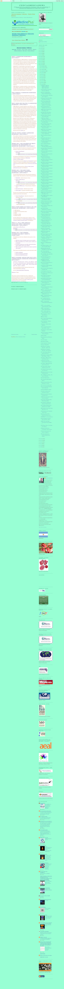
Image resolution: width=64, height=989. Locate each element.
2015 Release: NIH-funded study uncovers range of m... (46, 364)
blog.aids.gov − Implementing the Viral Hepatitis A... (46, 240)
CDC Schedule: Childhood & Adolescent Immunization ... (46, 403)
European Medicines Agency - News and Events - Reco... (46, 419)
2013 (41, 440)
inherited (23, 264)
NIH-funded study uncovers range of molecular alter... (46, 372)
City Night (46, 900)
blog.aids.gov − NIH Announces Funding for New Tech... (46, 237)
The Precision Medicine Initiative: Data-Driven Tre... (46, 151)
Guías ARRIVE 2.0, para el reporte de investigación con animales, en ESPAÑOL (48, 806)
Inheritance (30, 49)
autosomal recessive (21, 261)
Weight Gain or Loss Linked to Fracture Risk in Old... (46, 130)
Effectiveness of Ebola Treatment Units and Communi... (46, 212)
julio (42, 74)
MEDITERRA (42, 953)
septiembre (43, 71)
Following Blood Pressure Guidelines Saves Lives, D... (46, 107)
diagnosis (25, 160)
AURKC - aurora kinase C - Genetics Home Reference (45, 309)
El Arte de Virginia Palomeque (45, 899)
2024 (41, 50)
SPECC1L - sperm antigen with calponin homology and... (46, 290)
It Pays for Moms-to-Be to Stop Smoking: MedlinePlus (46, 124)
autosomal (15, 261)
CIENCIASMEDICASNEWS (32, 5)
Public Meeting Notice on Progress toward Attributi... (46, 157)
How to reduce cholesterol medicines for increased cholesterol (48, 948)
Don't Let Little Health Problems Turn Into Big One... (46, 387)
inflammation (19, 264)
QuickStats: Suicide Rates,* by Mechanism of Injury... (46, 203)
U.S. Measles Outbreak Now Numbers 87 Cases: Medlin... (46, 104)
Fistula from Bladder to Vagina (46, 389)
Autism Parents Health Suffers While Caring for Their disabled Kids (48, 918)
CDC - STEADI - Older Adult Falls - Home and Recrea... (46, 254)
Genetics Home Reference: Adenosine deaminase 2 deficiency (23, 34)
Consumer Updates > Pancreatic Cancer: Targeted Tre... (46, 133)
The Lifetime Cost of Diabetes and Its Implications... (46, 273)
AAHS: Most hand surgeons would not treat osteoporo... (47, 397)
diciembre (43, 66)
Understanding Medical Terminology (22, 270)
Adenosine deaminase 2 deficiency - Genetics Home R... (47, 333)
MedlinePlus (18, 177)
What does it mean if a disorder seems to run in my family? (26, 240)
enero (42, 84)
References (14, 272)
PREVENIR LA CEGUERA (45, 888)
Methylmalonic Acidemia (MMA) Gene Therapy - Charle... (46, 355)
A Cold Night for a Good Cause (46, 271)
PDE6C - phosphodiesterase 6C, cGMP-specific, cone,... (46, 296)
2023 (41, 51)
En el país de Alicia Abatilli (45, 895)
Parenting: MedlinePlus (45, 344)
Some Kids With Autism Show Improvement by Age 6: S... (46, 113)
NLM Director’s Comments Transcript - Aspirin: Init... (45, 347)
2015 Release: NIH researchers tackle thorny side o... (46, 358)
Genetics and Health (19, 252)
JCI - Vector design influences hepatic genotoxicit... (46, 352)
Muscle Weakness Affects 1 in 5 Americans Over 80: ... (46, 127)
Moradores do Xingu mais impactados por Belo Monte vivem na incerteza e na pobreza (46, 933)
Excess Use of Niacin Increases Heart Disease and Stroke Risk (48, 883)
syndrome (23, 265)
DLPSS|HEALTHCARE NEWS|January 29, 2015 (45, 260)
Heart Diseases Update (44, 341)
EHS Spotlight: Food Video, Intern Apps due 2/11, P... (47, 409)
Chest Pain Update (44, 339)
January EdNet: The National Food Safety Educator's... (46, 276)
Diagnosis (34, 49)
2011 (41, 443)
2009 (41, 446)
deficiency (32, 261)
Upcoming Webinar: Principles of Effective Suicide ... (46, 149)
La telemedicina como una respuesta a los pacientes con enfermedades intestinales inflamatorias (48, 866)
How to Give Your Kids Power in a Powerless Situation (46, 263)
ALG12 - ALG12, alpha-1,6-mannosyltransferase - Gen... (46, 311)
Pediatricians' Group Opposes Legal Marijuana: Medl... (46, 199)
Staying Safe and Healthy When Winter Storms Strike (46, 400)
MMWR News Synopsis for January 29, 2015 (45, 232)
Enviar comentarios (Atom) (20, 336)
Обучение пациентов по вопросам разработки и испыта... (45, 435)
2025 (41, 48)
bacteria (26, 261)
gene (25, 263)
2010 (41, 445)
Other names (25, 50)
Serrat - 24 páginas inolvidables (48, 909)
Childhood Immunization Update (46, 201)
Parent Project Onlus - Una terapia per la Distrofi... (46, 426)
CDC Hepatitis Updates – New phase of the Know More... (46, 246)
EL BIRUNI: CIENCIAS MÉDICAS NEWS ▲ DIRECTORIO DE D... (45, 86)
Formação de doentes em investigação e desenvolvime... (46, 429)
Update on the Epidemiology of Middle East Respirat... (46, 220)
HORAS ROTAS (43, 845)
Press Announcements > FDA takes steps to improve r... (46, 96)
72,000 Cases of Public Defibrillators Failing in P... (46, 118)
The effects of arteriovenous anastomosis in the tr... (45, 392)
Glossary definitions (31, 50)
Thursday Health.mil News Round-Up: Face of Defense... (47, 287)
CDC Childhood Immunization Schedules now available (46, 406)
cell (29, 261)
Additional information (18, 50)
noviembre (43, 67)
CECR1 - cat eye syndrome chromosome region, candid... (46, 306)
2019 (41, 58)
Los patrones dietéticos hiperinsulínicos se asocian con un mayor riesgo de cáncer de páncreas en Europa (46, 813)
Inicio (25, 334)
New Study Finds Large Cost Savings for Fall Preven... (45, 257)
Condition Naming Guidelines (27, 219)
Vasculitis (23, 31)
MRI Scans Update (44, 316)
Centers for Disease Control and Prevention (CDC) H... (46, 90)
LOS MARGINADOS (44, 830)
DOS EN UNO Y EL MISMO (45, 873)
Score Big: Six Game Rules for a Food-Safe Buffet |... (46, 141)
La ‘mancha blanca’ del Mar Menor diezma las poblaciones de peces (45, 818)
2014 (41, 438)
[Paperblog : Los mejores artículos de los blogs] (42, 591)
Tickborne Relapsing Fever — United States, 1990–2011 (46, 223)
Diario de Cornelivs (43, 854)
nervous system (31, 264)
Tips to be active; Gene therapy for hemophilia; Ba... (46, 269)
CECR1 (22, 130)
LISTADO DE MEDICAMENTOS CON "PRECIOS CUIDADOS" (45, 939)
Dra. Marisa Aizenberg (44, 862)
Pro (16, 265)
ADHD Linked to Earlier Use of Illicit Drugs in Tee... (46, 110)
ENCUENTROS (43, 907)
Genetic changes (25, 49)
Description (19, 49)
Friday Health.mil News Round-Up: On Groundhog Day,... (46, 279)
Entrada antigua (34, 334)
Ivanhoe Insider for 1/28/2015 (46, 343)
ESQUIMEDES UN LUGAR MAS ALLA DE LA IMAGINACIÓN (46, 923)
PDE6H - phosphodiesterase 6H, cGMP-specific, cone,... (46, 293)
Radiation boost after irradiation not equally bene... (46, 394)
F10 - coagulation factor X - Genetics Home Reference (45, 299)
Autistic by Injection (43, 915)
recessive (19, 265)
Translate (47, 36)
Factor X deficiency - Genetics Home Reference (46, 322)
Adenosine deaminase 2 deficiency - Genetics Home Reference (21, 17)
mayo (42, 77)
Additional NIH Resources (20, 185)
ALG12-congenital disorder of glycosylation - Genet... (46, 327)
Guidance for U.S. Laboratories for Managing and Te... (46, 154)
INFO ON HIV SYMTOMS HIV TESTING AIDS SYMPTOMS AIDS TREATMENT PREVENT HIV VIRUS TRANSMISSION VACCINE (46, 943)
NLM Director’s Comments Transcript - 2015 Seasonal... (46, 350)
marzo (42, 80)
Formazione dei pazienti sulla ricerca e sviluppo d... (46, 431)
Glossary (23, 268)
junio (42, 75)
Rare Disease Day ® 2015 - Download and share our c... (46, 414)
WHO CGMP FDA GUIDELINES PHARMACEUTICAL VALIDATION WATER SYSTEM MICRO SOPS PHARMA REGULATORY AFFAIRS (46, 878)
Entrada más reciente (14, 334)
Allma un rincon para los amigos (46, 955)
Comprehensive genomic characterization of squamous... (46, 361)
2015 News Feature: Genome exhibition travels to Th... (46, 367)
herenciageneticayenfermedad (45, 811)
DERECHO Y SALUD (44, 837)
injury (27, 264)
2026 (41, 46)
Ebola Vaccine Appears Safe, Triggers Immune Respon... (46, 101)
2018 (41, 59)
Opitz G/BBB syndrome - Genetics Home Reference (46, 196)
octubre (42, 69)
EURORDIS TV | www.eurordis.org (46, 416)
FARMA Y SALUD (43, 937)
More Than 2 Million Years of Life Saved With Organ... (46, 121)
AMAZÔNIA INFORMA (44, 931)
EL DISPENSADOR (43, 816)
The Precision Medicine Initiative (46, 190)
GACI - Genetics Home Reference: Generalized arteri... (46, 319)
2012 (41, 442)
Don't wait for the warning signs (46, 385)
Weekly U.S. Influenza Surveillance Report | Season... (46, 146)
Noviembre (42, 896)
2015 (41, 64)
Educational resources (19, 188)
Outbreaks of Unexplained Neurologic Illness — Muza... (46, 229)
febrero (42, 82)
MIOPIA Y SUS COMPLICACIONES (48, 890)
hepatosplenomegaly (30, 263)
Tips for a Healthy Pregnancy (46, 143)
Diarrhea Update (43, 335)
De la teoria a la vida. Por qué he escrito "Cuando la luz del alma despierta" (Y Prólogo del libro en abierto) (48, 858)
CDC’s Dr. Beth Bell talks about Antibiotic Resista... (46, 188)
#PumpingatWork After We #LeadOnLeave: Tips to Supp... (46, 249)
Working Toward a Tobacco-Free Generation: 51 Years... (46, 383)
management (31, 160)
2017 (41, 61)
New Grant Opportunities (45, 377)
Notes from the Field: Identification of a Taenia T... (46, 209)
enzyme (16, 263)
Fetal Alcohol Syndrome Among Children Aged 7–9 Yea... (46, 226)
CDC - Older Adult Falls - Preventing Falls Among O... (46, 252)
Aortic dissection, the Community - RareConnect (46, 412)
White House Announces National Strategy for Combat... (46, 160)
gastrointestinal (21, 263)
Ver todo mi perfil (43, 527)
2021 (41, 54)
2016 (41, 63)
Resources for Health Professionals (21, 255)
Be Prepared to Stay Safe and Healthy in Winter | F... (46, 138)
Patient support (20, 159)
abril (42, 79)
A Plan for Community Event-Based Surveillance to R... (46, 215)
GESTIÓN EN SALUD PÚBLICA (46, 821)
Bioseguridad (42, 803)
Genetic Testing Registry (20, 195)
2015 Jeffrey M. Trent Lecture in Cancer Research (46, 370)
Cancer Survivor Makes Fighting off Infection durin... (46, 266)
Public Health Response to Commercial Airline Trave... (46, 217)
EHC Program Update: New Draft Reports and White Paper (46, 234)
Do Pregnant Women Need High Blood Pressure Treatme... (46, 98)
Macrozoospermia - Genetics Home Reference (45, 314)
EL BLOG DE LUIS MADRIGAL (43, 872)
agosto (42, 72)
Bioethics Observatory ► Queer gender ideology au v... (46, 282)
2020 (41, 56)
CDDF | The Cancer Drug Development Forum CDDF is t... (46, 422)
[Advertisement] (20, 325)
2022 (41, 53)
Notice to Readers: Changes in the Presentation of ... (46, 206)
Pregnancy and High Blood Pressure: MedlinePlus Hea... (46, 93)
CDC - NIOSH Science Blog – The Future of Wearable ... (46, 375)
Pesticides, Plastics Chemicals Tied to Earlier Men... (46, 116)
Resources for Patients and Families (22, 253)
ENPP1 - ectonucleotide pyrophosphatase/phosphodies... (46, 302)
